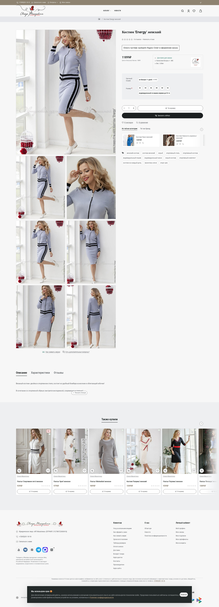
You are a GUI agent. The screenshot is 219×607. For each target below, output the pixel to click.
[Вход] (188, 10)
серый (160, 153)
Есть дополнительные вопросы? (77, 352)
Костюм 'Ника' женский (144, 137)
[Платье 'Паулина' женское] (179, 451)
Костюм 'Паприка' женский (137, 481)
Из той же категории (129, 129)
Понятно (184, 595)
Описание (21, 372)
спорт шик (164, 163)
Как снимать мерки (53, 352)
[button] (170, 108)
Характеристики (40, 372)
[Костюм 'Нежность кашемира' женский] (169, 140)
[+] (133, 108)
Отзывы (58, 372)
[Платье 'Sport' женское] (70, 451)
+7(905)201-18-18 (159, 581)
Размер (128, 88)
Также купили (110, 419)
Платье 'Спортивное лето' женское (30, 481)
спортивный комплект (187, 158)
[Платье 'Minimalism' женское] (106, 451)
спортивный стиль (173, 153)
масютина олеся (151, 163)
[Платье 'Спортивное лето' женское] (33, 451)
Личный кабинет (183, 523)
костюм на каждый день (132, 163)
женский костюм (133, 153)
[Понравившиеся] (194, 10)
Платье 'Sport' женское (62, 481)
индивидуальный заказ (153, 158)
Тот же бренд (145, 129)
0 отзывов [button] (137, 39)
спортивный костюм (190, 153)
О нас (147, 523)
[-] (124, 108)
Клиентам (117, 523)
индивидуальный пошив (132, 158)
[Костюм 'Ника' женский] (128, 140)
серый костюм (170, 158)
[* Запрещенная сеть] (51, 550)
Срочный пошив (129, 80)
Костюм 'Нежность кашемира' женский (186, 137)
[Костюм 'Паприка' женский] (143, 451)
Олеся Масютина (23, 476)
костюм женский (148, 153)
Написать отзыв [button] (148, 39)
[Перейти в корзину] (200, 10)
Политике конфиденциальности (102, 597)
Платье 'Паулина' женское (173, 481)
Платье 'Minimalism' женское (100, 481)
